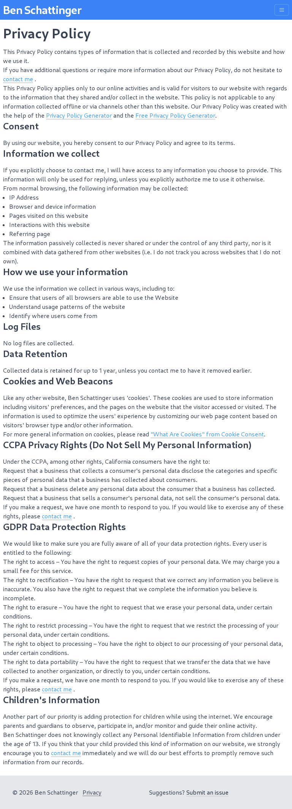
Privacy (92, 792)
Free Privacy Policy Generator (175, 115)
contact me (18, 78)
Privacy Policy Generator (79, 115)
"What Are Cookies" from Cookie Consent (207, 434)
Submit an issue (207, 792)
